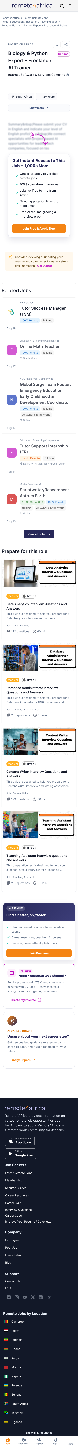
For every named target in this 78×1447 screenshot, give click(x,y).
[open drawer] (5, 6)
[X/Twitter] (33, 1297)
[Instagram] (17, 1297)
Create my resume (23, 1000)
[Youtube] (25, 1297)
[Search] (62, 6)
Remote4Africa (11, 17)
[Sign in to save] (57, 44)
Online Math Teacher (40, 346)
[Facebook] (9, 1297)
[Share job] (66, 44)
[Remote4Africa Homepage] (32, 8)
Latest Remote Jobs (36, 17)
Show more (36, 107)
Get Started (45, 265)
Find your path (21, 1060)
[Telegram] (49, 1297)
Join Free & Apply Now (39, 228)
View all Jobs (37, 534)
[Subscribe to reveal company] (67, 74)
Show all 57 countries (39, 1432)
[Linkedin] (41, 1297)
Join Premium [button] (39, 953)
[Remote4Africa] (25, 1111)
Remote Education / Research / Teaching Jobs (30, 21)
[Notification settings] (70, 6)
